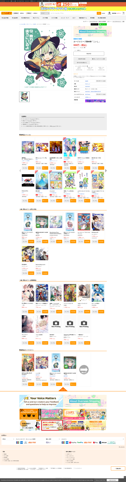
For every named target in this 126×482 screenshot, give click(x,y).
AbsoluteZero (52, 376)
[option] (45, 58)
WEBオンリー (33, 1)
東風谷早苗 (66, 165)
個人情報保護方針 (68, 468)
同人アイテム (36, 18)
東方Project (24, 164)
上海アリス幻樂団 (25, 160)
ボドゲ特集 (45, 18)
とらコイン (27, 1)
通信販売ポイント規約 (43, 468)
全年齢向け (16, 13)
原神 (123, 21)
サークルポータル (20, 1)
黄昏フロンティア (53, 160)
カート (32, 168)
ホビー (74, 18)
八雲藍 (42, 163)
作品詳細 (31, 241)
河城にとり (71, 163)
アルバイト (53, 1)
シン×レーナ (94, 238)
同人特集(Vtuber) (25, 18)
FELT (23, 192)
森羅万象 (38, 375)
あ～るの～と (80, 159)
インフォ (7, 1)
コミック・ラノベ (65, 18)
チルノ (46, 196)
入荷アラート (101, 80)
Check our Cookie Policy (100, 480)
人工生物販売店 (39, 192)
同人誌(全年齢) (5, 18)
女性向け (35, 13)
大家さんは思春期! (102, 21)
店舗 (11, 1)
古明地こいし (24, 381)
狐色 (37, 159)
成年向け (22, 13)
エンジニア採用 (47, 1)
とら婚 (14, 1)
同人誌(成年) (15, 18)
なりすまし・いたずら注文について (38, 469)
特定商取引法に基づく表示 (23, 469)
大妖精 (42, 196)
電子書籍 (92, 18)
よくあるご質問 (40, 1)
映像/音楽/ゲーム (83, 18)
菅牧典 (46, 163)
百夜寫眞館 (66, 159)
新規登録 (114, 13)
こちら (32, 118)
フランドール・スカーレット (41, 380)
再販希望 (88, 53)
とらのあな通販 (22, 24)
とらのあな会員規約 (32, 468)
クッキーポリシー (78, 468)
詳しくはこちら (122, 446)
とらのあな (3, 1)
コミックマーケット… (117, 21)
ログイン (119, 13)
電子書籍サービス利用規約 (56, 468)
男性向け (29, 13)
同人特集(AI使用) (102, 18)
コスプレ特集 (54, 18)
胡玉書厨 (24, 376)
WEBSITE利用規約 (21, 468)
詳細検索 (103, 13)
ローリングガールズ (93, 21)
